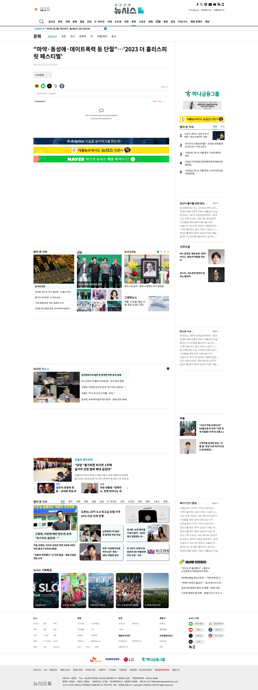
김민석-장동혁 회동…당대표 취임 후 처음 (66, 491)
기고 (92, 629)
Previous (35, 488)
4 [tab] (168, 252)
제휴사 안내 (65, 669)
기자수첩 (185, 247)
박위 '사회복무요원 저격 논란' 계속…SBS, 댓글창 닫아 (111, 552)
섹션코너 (80, 641)
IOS (161, 646)
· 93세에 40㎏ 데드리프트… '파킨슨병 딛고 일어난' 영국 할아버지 (202, 577)
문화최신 (52, 36)
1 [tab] (158, 252)
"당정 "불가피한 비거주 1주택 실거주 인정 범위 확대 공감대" (93, 467)
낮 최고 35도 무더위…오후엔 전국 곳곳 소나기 (60, 28)
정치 (60, 21)
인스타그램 (218, 635)
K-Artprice (194, 10)
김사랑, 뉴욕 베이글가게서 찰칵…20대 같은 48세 (104, 399)
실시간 (51, 21)
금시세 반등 (40, 286)
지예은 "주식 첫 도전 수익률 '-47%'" (98, 393)
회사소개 (37, 669)
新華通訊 (163, 629)
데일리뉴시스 (96, 641)
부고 (88, 647)
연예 (150, 21)
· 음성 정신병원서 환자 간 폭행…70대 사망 (200, 587)
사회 (110, 21)
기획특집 (94, 635)
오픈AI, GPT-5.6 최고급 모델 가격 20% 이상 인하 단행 (100, 514)
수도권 (118, 21)
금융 (82, 21)
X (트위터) (198, 635)
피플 (182, 418)
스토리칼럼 (95, 623)
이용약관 (122, 669)
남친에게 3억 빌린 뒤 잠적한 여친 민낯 (111, 533)
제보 (207, 21)
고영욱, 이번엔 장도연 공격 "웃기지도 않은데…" (103, 387)
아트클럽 (80, 629)
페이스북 (218, 629)
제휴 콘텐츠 (196, 21)
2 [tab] (161, 252)
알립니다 (175, 669)
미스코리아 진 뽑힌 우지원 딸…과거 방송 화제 (102, 381)
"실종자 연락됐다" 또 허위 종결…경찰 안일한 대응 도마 (54, 556)
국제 (67, 21)
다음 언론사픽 (218, 623)
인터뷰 (79, 635)
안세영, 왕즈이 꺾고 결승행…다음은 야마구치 (54, 291)
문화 (134, 21)
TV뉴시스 (183, 21)
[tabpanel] (146, 273)
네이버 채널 (198, 623)
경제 (74, 21)
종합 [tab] (223, 126)
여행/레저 (102, 36)
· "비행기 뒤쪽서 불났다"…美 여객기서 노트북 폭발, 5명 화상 (202, 582)
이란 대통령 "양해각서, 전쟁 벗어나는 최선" (111, 491)
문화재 (82, 36)
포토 (173, 21)
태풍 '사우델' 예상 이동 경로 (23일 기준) (134, 303)
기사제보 (112, 669)
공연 (63, 36)
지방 (126, 21)
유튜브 (198, 629)
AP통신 (162, 623)
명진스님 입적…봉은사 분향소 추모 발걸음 (144, 286)
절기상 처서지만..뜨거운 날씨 (47, 297)
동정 (97, 647)
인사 (79, 647)
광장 (165, 21)
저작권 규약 (90, 669)
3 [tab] (165, 252)
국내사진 (122, 623)
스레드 (198, 641)
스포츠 (142, 21)
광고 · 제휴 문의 (50, 669)
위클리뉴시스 (219, 10)
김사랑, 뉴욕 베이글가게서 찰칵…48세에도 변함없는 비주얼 (136, 533)
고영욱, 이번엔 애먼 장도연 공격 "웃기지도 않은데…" (53, 536)
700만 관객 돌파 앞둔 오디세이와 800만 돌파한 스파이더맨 (54, 308)
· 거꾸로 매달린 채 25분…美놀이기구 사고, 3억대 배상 (202, 592)
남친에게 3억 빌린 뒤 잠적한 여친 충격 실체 (101, 375)
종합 (63, 501)
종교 (114, 36)
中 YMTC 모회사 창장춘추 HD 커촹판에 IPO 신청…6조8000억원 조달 (136, 552)
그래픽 (121, 629)
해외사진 (135, 623)
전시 (72, 36)
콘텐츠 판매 (77, 669)
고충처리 (102, 669)
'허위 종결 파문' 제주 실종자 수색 (49, 302)
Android (163, 641)
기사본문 (39, 75)
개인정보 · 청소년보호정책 (140, 669)
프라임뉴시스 (206, 10)
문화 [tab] (215, 126)
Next (127, 488)
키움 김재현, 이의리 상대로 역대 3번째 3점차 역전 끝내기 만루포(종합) (54, 547)
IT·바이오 (99, 21)
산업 (89, 21)
